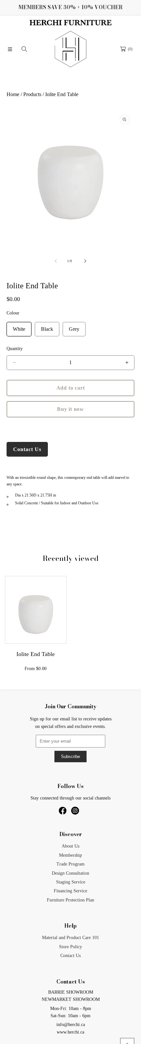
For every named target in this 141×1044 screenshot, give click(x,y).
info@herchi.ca (70, 1024)
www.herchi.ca (70, 1032)
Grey (74, 329)
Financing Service (70, 890)
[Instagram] (75, 813)
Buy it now (70, 409)
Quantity (15, 348)
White (19, 329)
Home (13, 94)
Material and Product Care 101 (70, 937)
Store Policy (70, 946)
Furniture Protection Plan (70, 900)
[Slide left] (56, 261)
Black (47, 329)
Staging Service (70, 882)
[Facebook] (63, 813)
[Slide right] (85, 261)
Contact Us (27, 449)
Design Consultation (70, 873)
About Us (70, 846)
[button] (10, 49)
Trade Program (70, 864)
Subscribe (70, 756)
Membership (70, 855)
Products (32, 94)
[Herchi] (70, 49)
